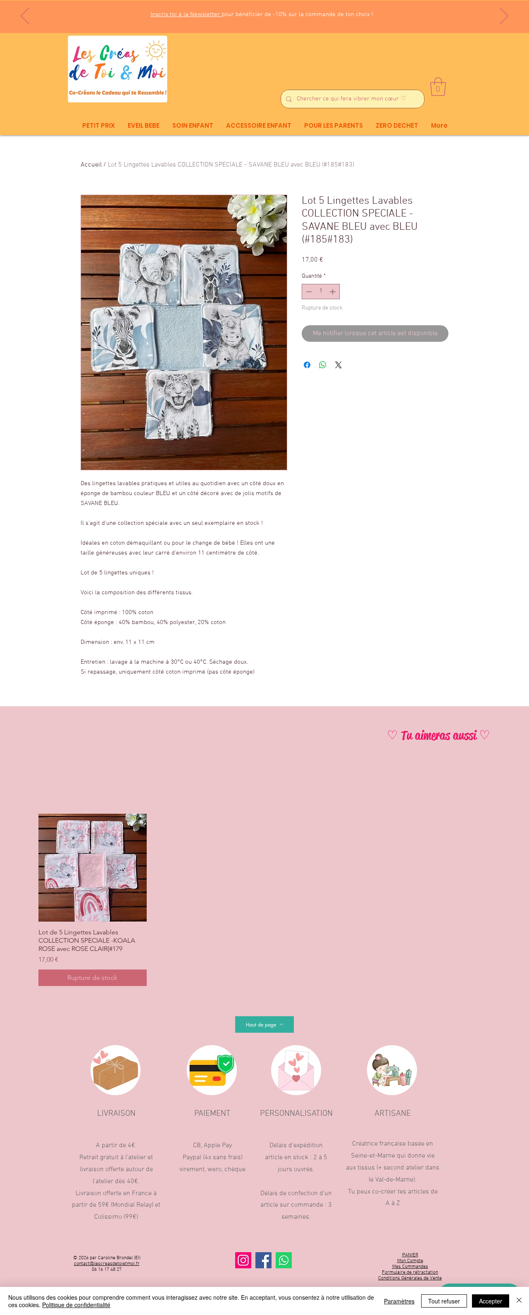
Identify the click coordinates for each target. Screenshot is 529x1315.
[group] (264, 900)
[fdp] (261, 12)
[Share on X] (338, 365)
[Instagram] (243, 1260)
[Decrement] (308, 291)
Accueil (91, 165)
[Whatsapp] (284, 1260)
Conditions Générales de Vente (410, 1278)
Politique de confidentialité (76, 1305)
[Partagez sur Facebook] (307, 365)
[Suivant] (504, 16)
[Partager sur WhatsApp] (323, 365)
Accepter (490, 1301)
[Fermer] (519, 1301)
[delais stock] (269, 12)
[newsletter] (253, 12)
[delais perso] (276, 12)
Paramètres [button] (399, 1301)
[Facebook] (263, 1260)
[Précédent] (25, 16)
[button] (438, 86)
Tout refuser (444, 1301)
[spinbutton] (320, 291)
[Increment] (333, 291)
